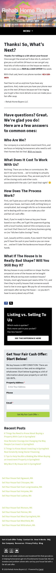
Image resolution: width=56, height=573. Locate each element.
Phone (9, 392)
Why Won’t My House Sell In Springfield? (22, 464)
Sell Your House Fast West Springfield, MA (21, 516)
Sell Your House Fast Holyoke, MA (17, 491)
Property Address (15, 382)
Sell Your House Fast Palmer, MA (16, 512)
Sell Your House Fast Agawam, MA (17, 478)
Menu (27, 31)
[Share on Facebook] (6, 303)
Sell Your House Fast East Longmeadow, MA (22, 486)
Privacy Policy (31, 543)
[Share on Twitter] (11, 303)
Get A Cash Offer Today (19, 24)
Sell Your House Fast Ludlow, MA (16, 495)
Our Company (42, 24)
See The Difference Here (28, 338)
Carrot (41, 569)
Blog (41, 543)
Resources (19, 543)
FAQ (48, 539)
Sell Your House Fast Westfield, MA (18, 520)
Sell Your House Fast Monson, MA (17, 507)
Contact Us (28, 539)
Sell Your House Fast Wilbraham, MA (18, 525)
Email (9, 402)
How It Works (40, 539)
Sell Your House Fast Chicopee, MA (17, 482)
